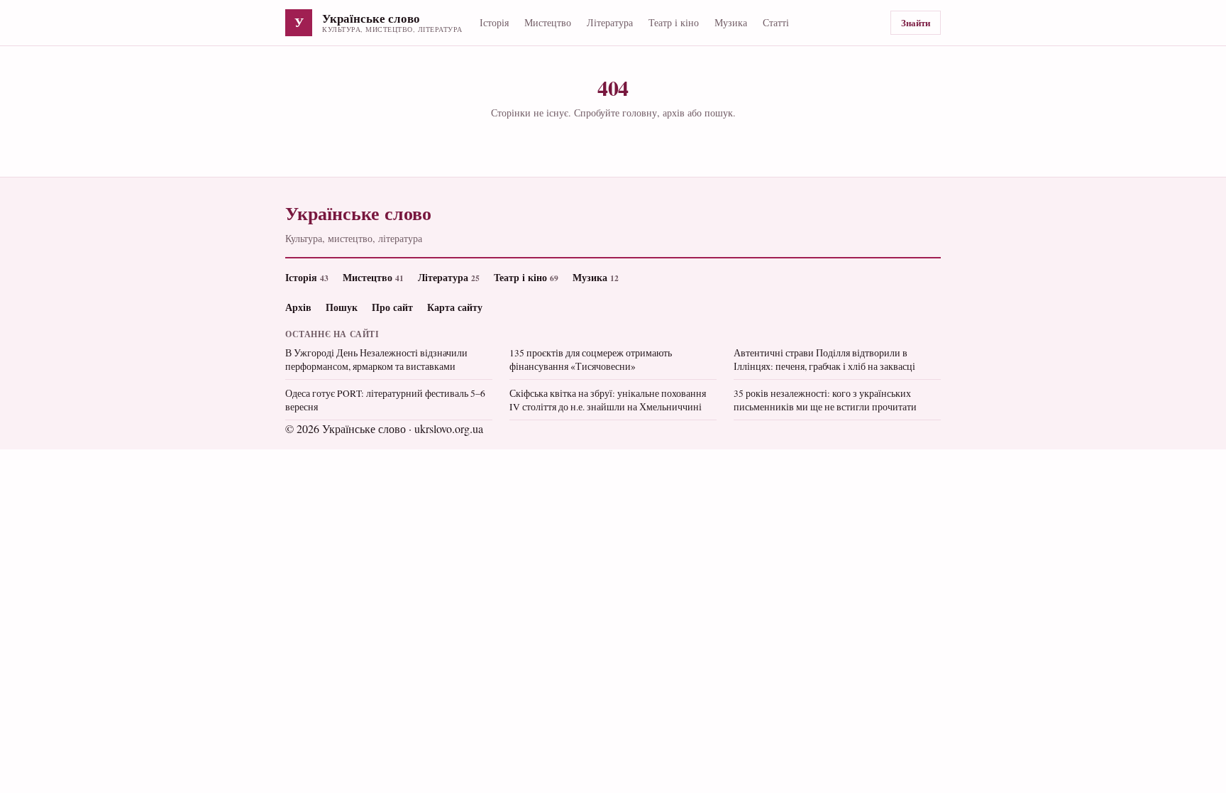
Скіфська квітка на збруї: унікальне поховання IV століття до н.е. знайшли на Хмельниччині (607, 400)
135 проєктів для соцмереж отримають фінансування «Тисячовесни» (590, 359)
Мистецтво (547, 22)
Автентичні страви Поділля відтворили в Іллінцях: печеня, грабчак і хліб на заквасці (824, 359)
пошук (719, 112)
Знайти (915, 22)
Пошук (342, 307)
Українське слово (371, 19)
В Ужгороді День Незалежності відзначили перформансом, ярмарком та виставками (376, 359)
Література (610, 22)
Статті (776, 22)
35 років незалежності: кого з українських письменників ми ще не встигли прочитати (825, 400)
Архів (298, 307)
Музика (730, 22)
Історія (494, 22)
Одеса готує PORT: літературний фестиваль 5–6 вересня (385, 400)
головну (639, 112)
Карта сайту (454, 307)
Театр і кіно (673, 22)
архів (674, 112)
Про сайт (392, 307)
